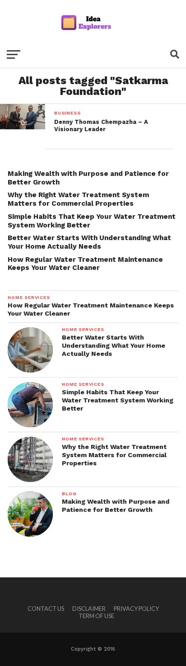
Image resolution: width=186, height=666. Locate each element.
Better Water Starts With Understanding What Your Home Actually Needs (89, 242)
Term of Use (96, 615)
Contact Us (46, 608)
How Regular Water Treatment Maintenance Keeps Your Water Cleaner (85, 263)
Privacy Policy (136, 608)
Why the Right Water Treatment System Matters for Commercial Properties (78, 199)
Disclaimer (89, 608)
